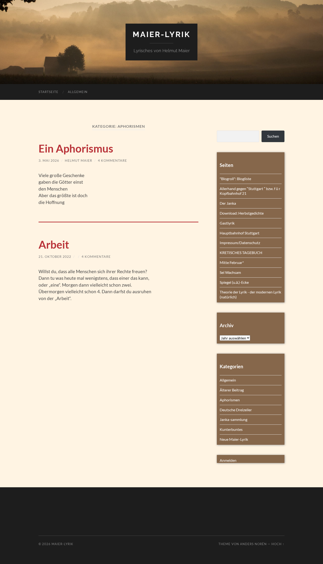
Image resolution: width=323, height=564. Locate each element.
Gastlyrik (227, 223)
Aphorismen (230, 400)
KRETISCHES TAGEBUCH (241, 252)
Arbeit (54, 244)
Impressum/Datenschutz (240, 242)
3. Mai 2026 (49, 160)
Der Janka (228, 203)
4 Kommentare (112, 160)
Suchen (273, 136)
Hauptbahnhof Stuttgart (239, 233)
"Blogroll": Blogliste (235, 178)
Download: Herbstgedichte (242, 213)
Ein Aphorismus (76, 148)
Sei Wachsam (230, 272)
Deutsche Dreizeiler (236, 409)
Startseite (48, 92)
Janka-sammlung (233, 419)
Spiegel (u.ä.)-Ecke (234, 282)
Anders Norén (253, 544)
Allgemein (77, 92)
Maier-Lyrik (161, 34)
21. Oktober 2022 (55, 256)
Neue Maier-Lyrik (234, 439)
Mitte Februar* (232, 262)
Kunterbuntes (231, 429)
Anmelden (228, 460)
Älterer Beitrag (232, 390)
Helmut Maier (78, 160)
